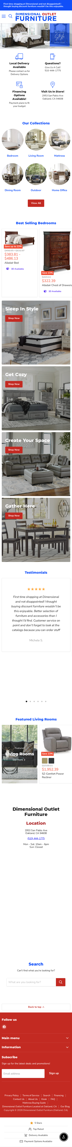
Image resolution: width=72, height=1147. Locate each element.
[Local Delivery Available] (19, 64)
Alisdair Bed (12, 263)
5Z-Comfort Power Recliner (53, 775)
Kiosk (44, 1099)
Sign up (54, 1073)
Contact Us (18, 1099)
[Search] (60, 982)
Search (46, 1095)
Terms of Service (31, 1095)
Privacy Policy (12, 1095)
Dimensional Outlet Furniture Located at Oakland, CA (29, 1106)
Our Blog (65, 1106)
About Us (33, 1099)
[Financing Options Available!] (19, 95)
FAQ (53, 1099)
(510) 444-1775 (36, 838)
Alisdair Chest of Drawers (57, 285)
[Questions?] (53, 64)
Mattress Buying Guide (34, 1102)
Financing (59, 1095)
